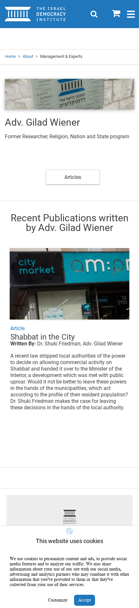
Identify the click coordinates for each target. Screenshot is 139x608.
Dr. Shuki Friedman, (59, 344)
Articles (72, 177)
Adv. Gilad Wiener (103, 344)
